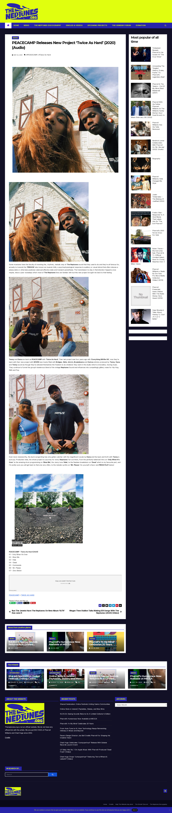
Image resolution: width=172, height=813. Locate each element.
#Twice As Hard (45, 55)
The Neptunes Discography (47, 25)
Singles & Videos (74, 25)
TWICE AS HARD (27, 595)
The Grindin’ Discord (141, 804)
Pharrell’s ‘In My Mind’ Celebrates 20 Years (102, 643)
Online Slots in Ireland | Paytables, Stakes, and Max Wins (65, 679)
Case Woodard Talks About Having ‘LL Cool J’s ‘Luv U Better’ (158, 314)
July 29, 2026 (137, 682)
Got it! (135, 810)
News (26, 25)
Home (16, 25)
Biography (156, 158)
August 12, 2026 (57, 682)
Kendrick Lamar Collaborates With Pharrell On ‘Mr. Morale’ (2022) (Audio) (158, 145)
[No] (170, 810)
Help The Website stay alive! (124, 804)
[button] (165, 25)
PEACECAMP (14, 595)
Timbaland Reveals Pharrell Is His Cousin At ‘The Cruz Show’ (158, 52)
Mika (108, 682)
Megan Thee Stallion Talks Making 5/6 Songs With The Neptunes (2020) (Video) (94, 612)
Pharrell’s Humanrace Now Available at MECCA (64, 643)
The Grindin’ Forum (121, 25)
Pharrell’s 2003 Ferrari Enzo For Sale (158, 233)
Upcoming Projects (97, 25)
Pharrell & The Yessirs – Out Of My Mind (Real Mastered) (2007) (158, 88)
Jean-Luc (30, 682)
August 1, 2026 (97, 682)
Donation (140, 25)
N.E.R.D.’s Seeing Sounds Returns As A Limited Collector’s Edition (23, 644)
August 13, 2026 (16, 682)
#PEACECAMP (32, 55)
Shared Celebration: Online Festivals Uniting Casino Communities (24, 679)
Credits (7, 738)
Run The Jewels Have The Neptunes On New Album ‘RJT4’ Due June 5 (38, 612)
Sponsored (14, 673)
